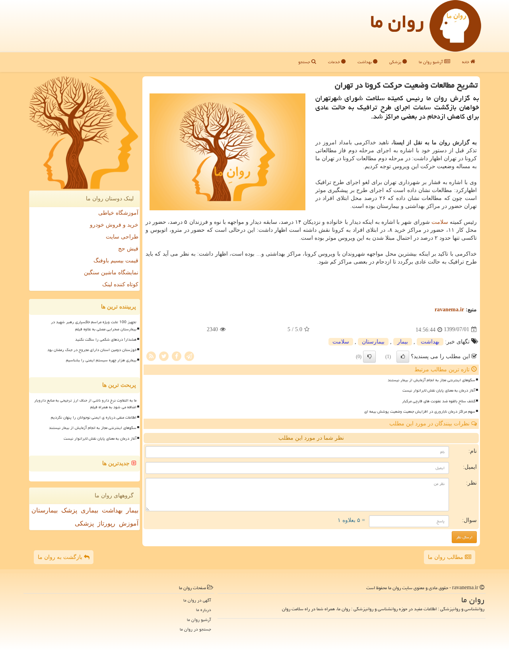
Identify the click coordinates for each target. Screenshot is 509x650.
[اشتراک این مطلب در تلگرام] (189, 356)
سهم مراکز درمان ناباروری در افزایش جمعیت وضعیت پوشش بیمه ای (419, 411)
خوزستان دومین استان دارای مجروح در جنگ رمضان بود (91, 350)
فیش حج (128, 249)
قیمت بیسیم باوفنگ (115, 261)
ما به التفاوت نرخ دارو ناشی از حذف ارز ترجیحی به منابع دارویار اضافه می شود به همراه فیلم (85, 403)
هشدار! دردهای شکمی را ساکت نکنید (105, 339)
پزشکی (395, 62)
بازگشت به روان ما (61, 557)
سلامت (439, 222)
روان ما (397, 21)
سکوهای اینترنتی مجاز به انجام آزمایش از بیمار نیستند (431, 380)
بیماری (89, 510)
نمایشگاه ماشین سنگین (111, 273)
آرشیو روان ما (431, 62)
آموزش (128, 523)
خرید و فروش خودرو (114, 225)
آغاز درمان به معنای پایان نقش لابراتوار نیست (438, 390)
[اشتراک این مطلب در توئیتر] (163, 356)
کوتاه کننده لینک (120, 284)
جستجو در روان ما (195, 629)
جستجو (304, 62)
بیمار (402, 342)
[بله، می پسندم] (402, 357)
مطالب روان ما (446, 557)
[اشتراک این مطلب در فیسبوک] (176, 356)
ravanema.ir (449, 309)
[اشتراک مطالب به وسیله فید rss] (151, 356)
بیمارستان (373, 342)
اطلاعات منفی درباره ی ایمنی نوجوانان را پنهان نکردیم (93, 417)
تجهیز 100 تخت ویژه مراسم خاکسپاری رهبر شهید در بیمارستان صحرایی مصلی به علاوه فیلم (93, 325)
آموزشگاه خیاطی (118, 213)
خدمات (334, 62)
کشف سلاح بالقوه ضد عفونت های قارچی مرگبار (438, 401)
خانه (466, 62)
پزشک (69, 510)
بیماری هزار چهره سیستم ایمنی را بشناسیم (101, 360)
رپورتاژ (106, 523)
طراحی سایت (122, 237)
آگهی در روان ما (197, 600)
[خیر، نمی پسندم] (369, 357)
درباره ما (203, 609)
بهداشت (365, 62)
